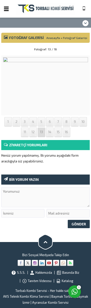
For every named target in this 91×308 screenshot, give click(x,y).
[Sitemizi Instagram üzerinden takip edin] (35, 263)
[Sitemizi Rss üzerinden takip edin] (70, 263)
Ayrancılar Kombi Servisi (50, 302)
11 (25, 132)
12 (33, 132)
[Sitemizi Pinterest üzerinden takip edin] (56, 263)
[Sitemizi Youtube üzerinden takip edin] (49, 263)
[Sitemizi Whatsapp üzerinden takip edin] (63, 263)
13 (41, 132)
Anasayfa (53, 38)
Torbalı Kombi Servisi (31, 291)
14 (49, 132)
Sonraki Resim (77, 49)
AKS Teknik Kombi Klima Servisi (26, 296)
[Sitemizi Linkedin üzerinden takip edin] (42, 263)
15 (58, 132)
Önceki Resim (14, 49)
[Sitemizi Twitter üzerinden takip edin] (28, 263)
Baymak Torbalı (62, 296)
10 (83, 122)
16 (66, 132)
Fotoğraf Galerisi (75, 38)
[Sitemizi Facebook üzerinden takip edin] (21, 263)
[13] (45, 111)
